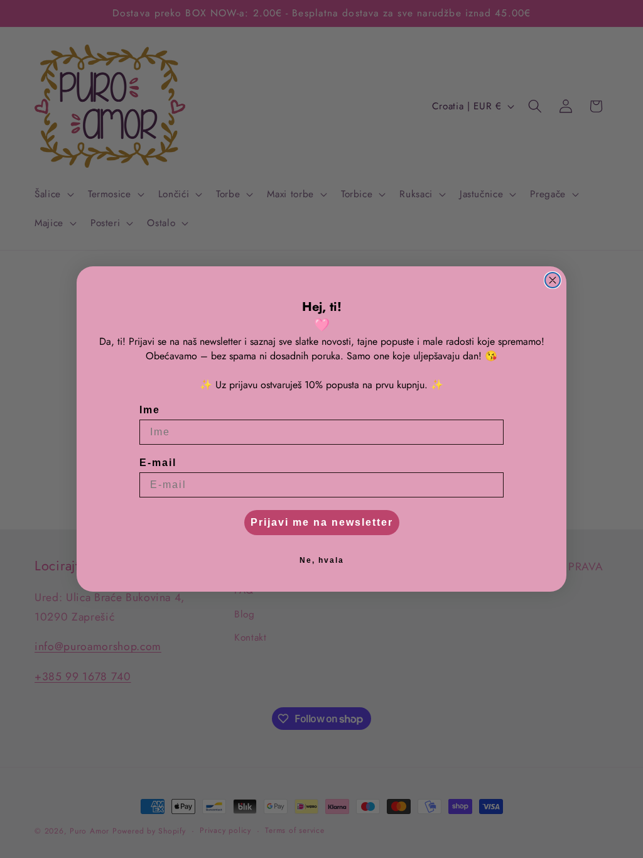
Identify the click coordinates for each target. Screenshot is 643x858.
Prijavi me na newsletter (322, 522)
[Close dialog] (552, 280)
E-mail (157, 462)
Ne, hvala (322, 560)
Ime (149, 410)
